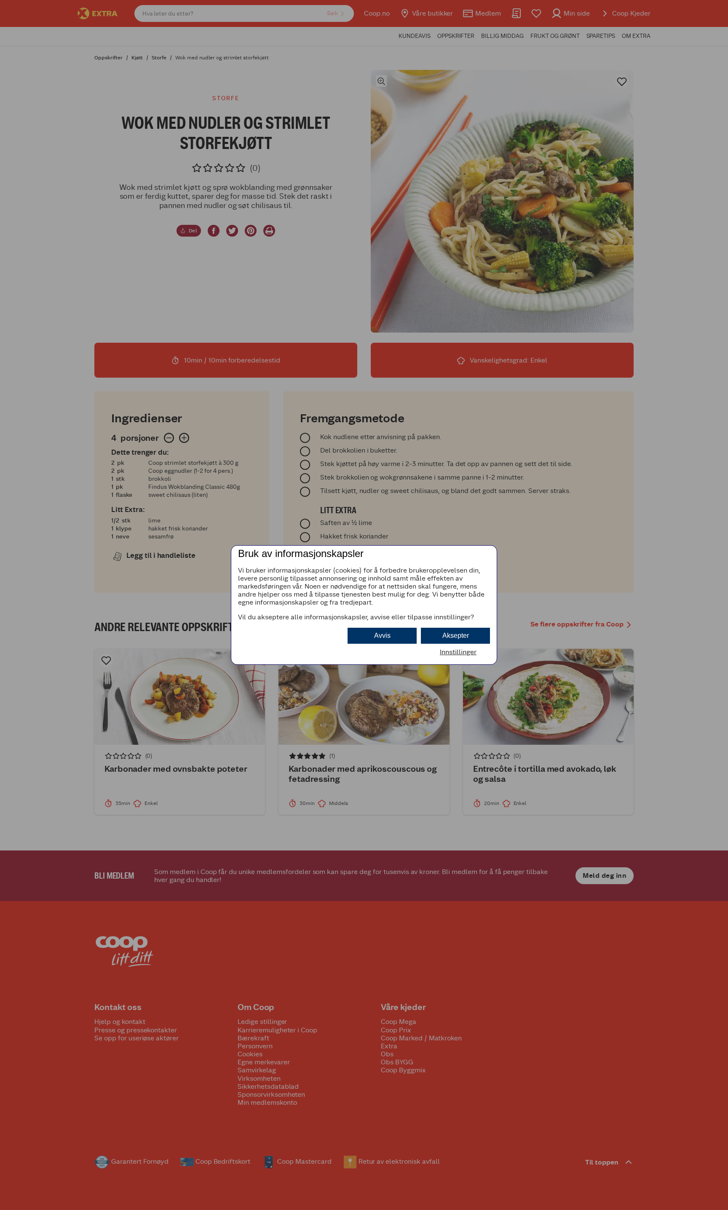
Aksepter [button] (455, 635)
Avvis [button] (382, 635)
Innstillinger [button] (458, 652)
